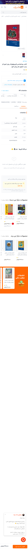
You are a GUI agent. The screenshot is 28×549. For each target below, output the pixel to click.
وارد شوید (20, 185)
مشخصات (23, 106)
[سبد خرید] (5, 7)
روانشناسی (13, 102)
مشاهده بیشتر (5, 200)
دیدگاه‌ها (16, 106)
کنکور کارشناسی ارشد (16, 74)
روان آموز (25, 61)
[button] (2, 213)
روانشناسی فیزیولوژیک (5, 102)
